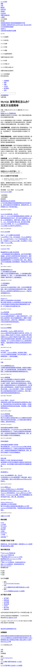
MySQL (3, 192)
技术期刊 (6, 88)
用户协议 (6, 607)
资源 (4, 30)
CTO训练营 (21, 591)
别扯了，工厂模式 (10, 235)
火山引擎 (8, 641)
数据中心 (5, 472)
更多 (8, 549)
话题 (5, 84)
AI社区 (6, 86)
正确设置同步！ (9, 504)
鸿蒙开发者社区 (5, 15)
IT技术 (29, 25)
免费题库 (10, 27)
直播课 (18, 23)
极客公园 (5, 639)
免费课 (2, 11)
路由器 (2, 269)
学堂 (2, 5)
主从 (6, 231)
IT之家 (29, 638)
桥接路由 (7, 269)
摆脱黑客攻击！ (8, 201)
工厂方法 (7, 248)
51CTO (6, 583)
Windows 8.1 (4, 298)
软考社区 (3, 9)
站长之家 (11, 638)
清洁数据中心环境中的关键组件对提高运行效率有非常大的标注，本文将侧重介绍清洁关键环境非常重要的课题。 (16, 464)
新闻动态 (6, 600)
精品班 (2, 7)
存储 (4, 441)
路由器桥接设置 (10, 252)
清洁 (2, 472)
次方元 (4, 641)
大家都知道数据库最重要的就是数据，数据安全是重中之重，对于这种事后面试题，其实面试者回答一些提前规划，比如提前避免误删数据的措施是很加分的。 (16, 369)
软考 (11, 25)
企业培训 (3, 13)
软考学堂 (22, 23)
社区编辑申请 (4, 95)
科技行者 (28, 636)
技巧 (7, 350)
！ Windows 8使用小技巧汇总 (12, 331)
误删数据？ (8, 365)
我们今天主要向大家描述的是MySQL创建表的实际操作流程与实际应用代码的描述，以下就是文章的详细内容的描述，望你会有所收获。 (16, 419)
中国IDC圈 (18, 639)
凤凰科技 (18, 636)
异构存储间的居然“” (9, 427)
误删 (6, 377)
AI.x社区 (26, 587)
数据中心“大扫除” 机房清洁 (12, 460)
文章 (2, 30)
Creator (2, 248)
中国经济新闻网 (22, 638)
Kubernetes (3, 327)
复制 (8, 231)
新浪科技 (3, 636)
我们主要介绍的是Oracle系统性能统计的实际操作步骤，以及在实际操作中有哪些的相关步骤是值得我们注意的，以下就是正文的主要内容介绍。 (16, 304)
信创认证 (14, 25)
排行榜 (10, 23)
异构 (2, 441)
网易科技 (13, 636)
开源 (2, 362)
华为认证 (20, 25)
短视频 (14, 23)
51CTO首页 (4, 1)
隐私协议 (6, 609)
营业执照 (3, 628)
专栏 (12, 30)
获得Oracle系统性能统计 (11, 300)
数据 (8, 377)
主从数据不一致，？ (12, 475)
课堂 (9, 30)
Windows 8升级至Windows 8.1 (12, 489)
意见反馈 (6, 604)
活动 (5, 90)
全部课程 (3, 25)
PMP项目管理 (4, 27)
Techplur (17, 583)
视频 (5, 82)
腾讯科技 (8, 636)
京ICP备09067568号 (11, 617)
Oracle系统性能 (5, 312)
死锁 (6, 414)
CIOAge (10, 583)
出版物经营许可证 (11, 628)
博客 (2, 3)
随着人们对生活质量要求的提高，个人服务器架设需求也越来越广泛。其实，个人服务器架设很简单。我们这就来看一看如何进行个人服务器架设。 (16, 275)
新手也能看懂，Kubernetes (11, 314)
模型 (10, 327)
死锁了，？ (8, 400)
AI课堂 (3, 17)
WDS (11, 269)
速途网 (16, 638)
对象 (7, 327)
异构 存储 (3, 458)
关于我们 (6, 598)
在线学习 (3, 28)
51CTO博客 (7, 587)
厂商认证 (25, 25)
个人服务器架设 (8, 271)
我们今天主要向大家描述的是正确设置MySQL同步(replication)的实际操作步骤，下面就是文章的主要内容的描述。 (16, 508)
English (6, 605)
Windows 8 (3, 350)
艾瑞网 (7, 638)
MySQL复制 (8, 192)
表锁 (8, 414)
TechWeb (3, 638)
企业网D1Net (25, 639)
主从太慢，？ (10, 214)
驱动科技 (23, 636)
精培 (11, 591)
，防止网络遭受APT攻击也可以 (13, 379)
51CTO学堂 (7, 591)
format (9, 487)
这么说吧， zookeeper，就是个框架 (14, 352)
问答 (7, 30)
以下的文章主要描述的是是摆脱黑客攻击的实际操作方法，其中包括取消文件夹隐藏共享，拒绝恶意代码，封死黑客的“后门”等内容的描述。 (16, 204)
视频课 (2, 23)
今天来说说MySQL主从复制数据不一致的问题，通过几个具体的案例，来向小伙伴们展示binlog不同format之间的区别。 (16, 479)
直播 (14, 30)
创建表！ (7, 416)
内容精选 (6, 80)
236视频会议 (11, 639)
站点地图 (6, 602)
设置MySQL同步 (5, 516)
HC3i (13, 583)
